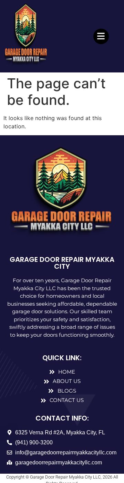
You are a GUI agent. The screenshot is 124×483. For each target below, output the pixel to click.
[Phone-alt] (114, 150)
